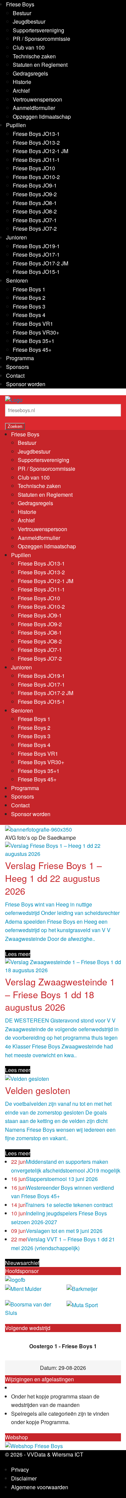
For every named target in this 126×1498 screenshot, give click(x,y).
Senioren (17, 280)
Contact (15, 375)
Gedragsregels (30, 73)
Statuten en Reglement (40, 64)
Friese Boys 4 (29, 315)
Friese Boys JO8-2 (35, 211)
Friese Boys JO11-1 (36, 160)
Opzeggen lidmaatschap (42, 116)
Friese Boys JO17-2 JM (40, 263)
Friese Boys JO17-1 (36, 254)
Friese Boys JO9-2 (35, 194)
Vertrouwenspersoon (37, 99)
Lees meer (17, 954)
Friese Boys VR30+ (36, 332)
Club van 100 (29, 47)
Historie (22, 82)
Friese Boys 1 (29, 289)
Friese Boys (20, 4)
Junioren (16, 237)
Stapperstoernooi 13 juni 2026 (54, 1179)
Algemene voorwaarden (39, 1487)
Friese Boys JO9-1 (35, 185)
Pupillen (16, 125)
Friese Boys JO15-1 (36, 272)
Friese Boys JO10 (34, 168)
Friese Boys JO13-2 (36, 142)
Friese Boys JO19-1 (36, 246)
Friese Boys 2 (29, 297)
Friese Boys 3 (29, 306)
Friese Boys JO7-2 (35, 228)
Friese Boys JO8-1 (35, 203)
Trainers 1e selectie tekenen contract (62, 1205)
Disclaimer (24, 1478)
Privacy (20, 1469)
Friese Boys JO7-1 (35, 220)
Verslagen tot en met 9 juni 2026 (56, 1231)
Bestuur (22, 13)
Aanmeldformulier (34, 108)
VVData (36, 1454)
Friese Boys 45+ (32, 349)
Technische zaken (34, 56)
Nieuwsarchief (22, 1263)
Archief (21, 90)
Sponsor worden (25, 384)
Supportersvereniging (38, 30)
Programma (20, 358)
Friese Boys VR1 (33, 323)
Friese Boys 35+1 (33, 341)
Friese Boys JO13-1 (36, 134)
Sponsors (17, 367)
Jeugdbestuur (29, 21)
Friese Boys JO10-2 (36, 177)
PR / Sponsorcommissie (41, 38)
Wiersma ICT (67, 1454)
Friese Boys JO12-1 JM (40, 151)
